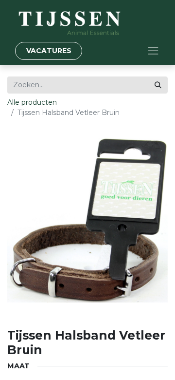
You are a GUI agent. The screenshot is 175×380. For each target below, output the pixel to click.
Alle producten (32, 102)
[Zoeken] (158, 85)
